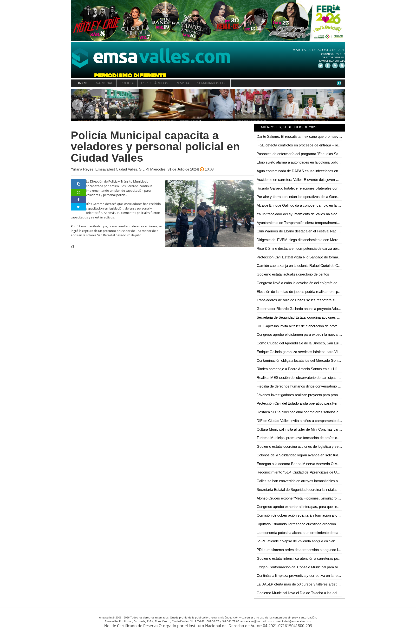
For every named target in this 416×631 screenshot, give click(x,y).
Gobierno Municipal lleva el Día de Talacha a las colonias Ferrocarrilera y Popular (320, 593)
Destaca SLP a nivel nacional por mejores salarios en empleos (306, 412)
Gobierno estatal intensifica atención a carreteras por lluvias (303, 558)
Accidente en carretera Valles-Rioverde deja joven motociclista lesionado (313, 179)
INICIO (83, 83)
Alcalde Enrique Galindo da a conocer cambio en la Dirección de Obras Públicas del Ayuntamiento (333, 205)
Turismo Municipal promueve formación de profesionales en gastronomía (314, 438)
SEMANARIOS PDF (212, 83)
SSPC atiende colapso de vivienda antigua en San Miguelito (303, 541)
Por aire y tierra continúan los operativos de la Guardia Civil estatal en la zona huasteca (325, 197)
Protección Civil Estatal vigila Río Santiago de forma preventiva (306, 257)
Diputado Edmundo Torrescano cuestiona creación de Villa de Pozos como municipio (323, 524)
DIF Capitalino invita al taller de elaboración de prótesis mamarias (308, 326)
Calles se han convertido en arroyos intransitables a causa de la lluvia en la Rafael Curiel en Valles (333, 481)
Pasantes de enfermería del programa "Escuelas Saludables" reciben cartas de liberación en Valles (334, 154)
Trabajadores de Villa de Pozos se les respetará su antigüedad (305, 300)
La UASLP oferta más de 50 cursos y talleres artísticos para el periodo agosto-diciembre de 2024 (333, 584)
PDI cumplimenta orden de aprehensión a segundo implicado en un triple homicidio (321, 550)
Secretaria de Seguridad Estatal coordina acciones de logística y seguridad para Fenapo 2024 (330, 317)
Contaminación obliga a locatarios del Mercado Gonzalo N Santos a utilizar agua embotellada (329, 360)
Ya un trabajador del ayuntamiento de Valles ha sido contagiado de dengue (315, 214)
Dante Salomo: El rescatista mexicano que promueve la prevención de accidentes (321, 136)
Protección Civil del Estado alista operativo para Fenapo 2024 (305, 403)
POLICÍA (127, 83)
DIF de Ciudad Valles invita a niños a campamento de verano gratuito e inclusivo (319, 421)
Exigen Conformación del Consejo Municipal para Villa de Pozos (307, 567)
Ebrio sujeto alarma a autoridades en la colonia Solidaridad (302, 162)
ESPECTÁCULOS (154, 83)
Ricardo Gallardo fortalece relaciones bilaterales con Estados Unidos (310, 188)
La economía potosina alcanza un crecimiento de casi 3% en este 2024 (312, 533)
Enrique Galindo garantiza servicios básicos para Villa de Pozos (307, 352)
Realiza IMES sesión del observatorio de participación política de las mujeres (317, 377)
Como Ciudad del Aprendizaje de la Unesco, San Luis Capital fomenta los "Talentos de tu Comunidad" (336, 343)
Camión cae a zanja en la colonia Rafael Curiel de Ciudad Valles (307, 265)
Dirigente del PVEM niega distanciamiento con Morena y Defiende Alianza (314, 240)
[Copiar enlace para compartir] (78, 184)
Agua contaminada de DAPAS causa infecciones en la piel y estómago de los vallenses (325, 171)
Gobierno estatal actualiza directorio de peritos (293, 274)
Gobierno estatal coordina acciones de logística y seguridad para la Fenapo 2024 (320, 446)
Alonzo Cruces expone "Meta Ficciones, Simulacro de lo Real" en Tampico (315, 498)
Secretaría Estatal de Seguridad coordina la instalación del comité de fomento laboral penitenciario (333, 489)
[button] (77, 105)
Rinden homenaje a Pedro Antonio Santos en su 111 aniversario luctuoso (313, 369)
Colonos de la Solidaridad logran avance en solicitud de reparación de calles (316, 455)
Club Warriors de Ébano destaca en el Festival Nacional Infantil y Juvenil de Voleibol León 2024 (331, 231)
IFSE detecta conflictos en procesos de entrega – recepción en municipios (315, 145)
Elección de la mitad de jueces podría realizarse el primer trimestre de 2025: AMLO (322, 291)
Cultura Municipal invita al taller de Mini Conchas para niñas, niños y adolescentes (321, 429)
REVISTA (182, 83)
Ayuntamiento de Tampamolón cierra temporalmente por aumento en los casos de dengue (327, 223)
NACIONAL (104, 83)
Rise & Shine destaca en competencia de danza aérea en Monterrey (310, 248)
